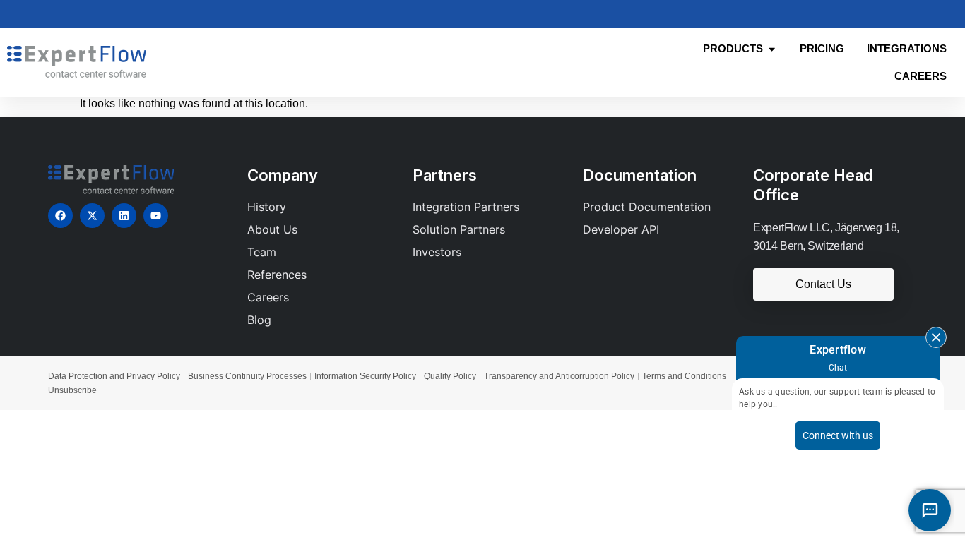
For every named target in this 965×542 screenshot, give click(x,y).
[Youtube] (155, 215)
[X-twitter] (92, 215)
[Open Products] (771, 49)
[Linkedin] (124, 215)
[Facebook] (60, 215)
